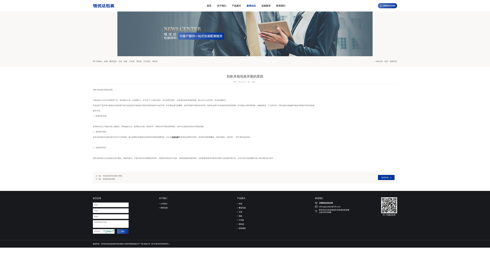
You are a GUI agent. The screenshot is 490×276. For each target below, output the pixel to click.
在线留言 (266, 5)
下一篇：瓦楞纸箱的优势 (105, 179)
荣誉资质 (164, 208)
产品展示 (236, 5)
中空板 (131, 61)
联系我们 (280, 5)
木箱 (120, 61)
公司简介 (164, 204)
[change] (109, 231)
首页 (209, 5)
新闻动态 (251, 5)
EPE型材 (146, 61)
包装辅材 (242, 228)
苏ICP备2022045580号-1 (160, 244)
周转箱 (139, 61)
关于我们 (221, 5)
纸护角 (155, 61)
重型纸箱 (113, 61)
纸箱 (106, 61)
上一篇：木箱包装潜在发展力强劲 (108, 176)
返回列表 (385, 177)
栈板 (125, 61)
